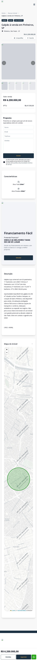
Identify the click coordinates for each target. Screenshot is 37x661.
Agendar (24, 657)
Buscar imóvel (12, 13)
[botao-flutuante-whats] (33, 657)
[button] (4, 63)
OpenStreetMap (21, 610)
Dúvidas (8, 657)
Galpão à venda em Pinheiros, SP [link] (12, 16)
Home (4, 13)
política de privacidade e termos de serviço (19, 163)
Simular (18, 258)
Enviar (18, 156)
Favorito (31, 38)
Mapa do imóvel (10, 344)
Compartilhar (19, 38)
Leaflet (13, 610)
